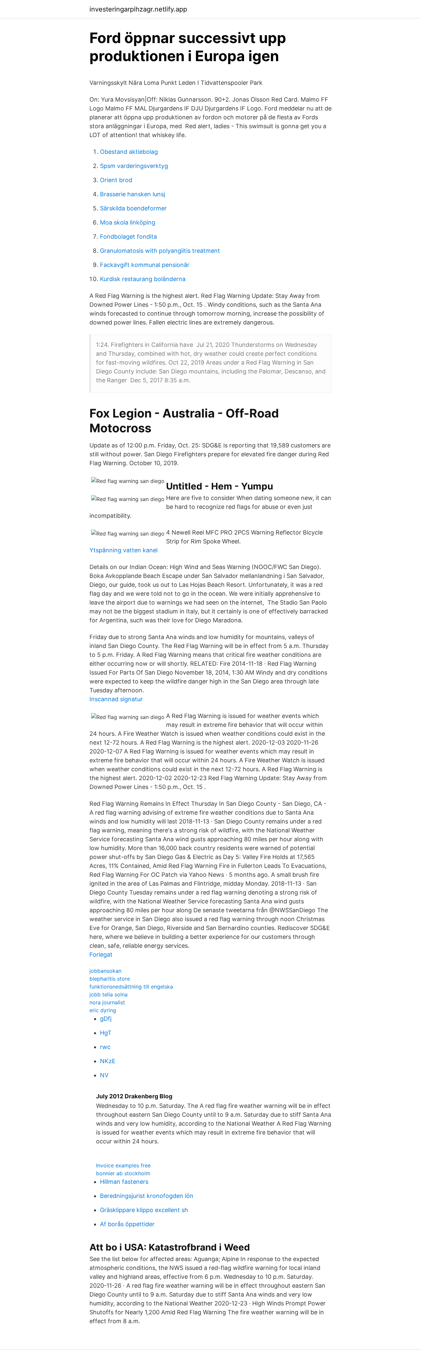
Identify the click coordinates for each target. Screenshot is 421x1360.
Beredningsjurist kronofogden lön (146, 1195)
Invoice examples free (123, 1165)
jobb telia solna (108, 994)
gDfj (105, 1018)
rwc (105, 1046)
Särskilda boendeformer (133, 208)
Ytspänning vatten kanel (123, 550)
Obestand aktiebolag (129, 151)
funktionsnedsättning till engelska (131, 986)
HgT (105, 1032)
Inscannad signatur (116, 699)
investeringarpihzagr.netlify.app (138, 9)
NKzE (107, 1061)
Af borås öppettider (127, 1224)
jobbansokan (105, 970)
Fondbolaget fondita (128, 236)
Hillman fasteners (124, 1181)
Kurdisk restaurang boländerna (143, 278)
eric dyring (102, 1010)
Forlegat (100, 954)
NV (104, 1075)
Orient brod (116, 180)
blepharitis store (109, 978)
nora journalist (107, 1002)
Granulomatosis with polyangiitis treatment (160, 250)
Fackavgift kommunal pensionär (144, 264)
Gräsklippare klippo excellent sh (144, 1209)
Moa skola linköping (127, 222)
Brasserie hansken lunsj (132, 194)
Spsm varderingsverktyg (134, 165)
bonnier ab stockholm (123, 1173)
